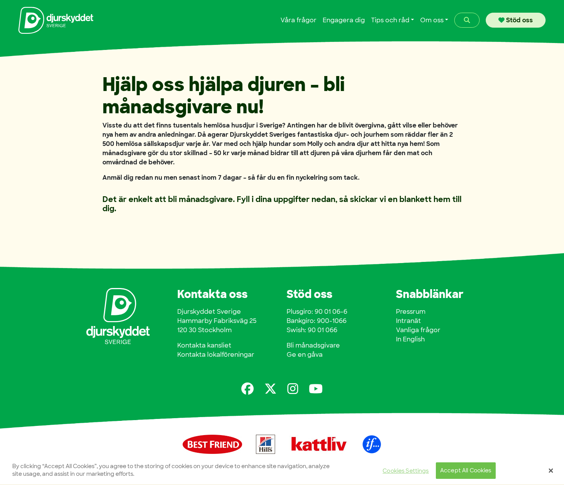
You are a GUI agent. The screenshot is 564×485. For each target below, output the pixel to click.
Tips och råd (390, 20)
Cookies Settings (406, 470)
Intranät (408, 321)
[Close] (551, 470)
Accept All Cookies (465, 470)
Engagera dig (344, 20)
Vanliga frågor (418, 330)
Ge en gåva (305, 355)
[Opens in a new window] (247, 389)
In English (410, 339)
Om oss (432, 20)
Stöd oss (519, 20)
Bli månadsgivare (313, 345)
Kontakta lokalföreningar (215, 355)
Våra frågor (298, 20)
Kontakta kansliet (204, 345)
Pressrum (410, 312)
